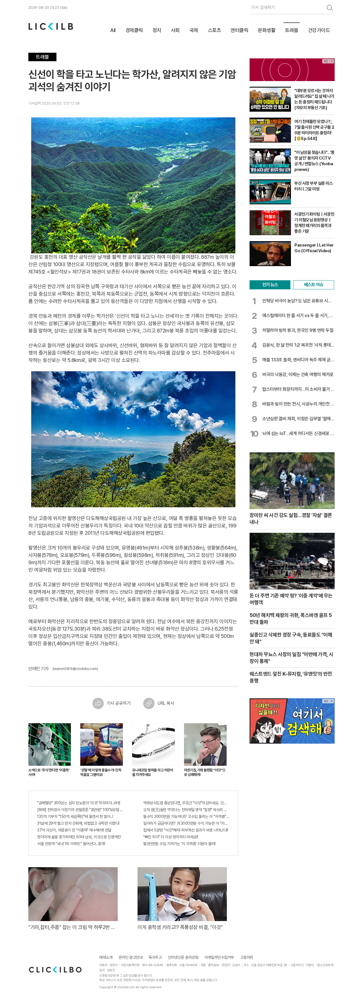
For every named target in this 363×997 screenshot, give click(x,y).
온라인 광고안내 (130, 957)
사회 (175, 30)
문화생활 (266, 30)
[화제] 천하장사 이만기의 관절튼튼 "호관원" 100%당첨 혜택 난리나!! (80, 809)
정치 (157, 30)
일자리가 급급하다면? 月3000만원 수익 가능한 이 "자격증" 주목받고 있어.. (186, 823)
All (113, 30)
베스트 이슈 (313, 284)
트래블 (291, 30)
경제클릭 (134, 30)
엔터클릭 (239, 30)
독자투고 (155, 957)
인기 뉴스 (270, 284)
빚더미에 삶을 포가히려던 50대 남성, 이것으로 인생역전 (79, 837)
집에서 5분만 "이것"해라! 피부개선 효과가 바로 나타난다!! (185, 830)
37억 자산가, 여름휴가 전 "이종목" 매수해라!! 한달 (74, 830)
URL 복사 (165, 703)
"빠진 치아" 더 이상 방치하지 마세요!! (170, 837)
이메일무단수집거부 (219, 957)
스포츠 (214, 30)
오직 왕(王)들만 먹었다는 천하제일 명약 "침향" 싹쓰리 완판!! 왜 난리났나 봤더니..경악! (186, 809)
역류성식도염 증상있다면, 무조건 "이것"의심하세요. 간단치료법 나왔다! (186, 803)
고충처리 (246, 957)
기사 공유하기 (119, 703)
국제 (193, 30)
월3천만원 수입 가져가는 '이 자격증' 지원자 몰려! (179, 843)
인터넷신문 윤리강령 (183, 957)
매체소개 (105, 957)
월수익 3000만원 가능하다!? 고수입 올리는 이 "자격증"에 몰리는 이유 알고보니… (186, 816)
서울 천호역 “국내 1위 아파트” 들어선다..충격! (71, 843)
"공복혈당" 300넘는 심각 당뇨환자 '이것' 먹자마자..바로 (78, 803)
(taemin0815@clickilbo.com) (75, 669)
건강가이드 (319, 30)
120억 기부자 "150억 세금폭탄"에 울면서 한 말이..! (75, 816)
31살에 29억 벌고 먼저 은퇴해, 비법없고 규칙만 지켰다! (78, 823)
